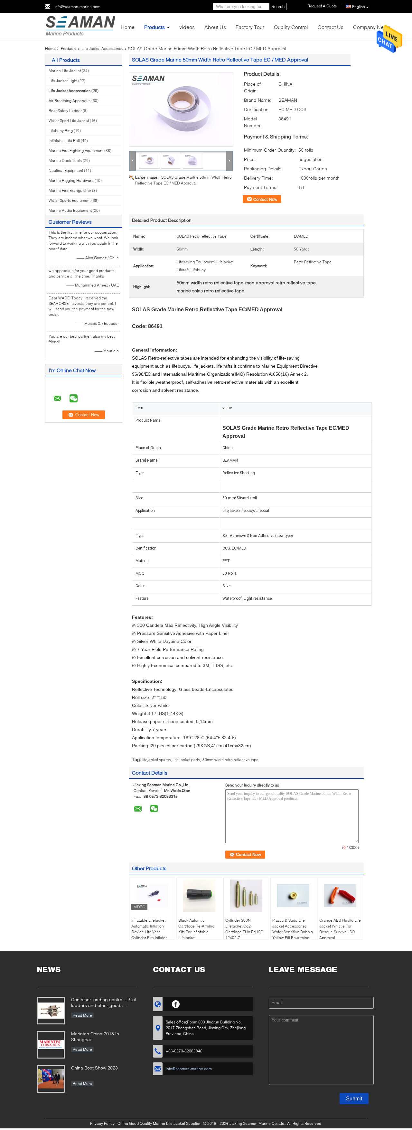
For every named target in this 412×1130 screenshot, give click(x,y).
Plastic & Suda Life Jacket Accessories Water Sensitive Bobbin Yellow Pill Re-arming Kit (292, 932)
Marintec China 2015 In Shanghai (95, 1036)
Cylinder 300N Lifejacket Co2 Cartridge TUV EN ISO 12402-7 (244, 929)
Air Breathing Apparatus (69, 100)
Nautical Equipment (66, 170)
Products (154, 27)
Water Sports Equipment (69, 200)
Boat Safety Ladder (65, 110)
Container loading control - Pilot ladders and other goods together (103, 1003)
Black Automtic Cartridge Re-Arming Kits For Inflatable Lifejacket (196, 929)
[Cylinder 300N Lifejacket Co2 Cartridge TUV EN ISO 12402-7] (246, 896)
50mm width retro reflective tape (230, 759)
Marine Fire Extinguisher (70, 190)
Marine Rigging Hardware (71, 180)
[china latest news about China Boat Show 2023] (51, 1079)
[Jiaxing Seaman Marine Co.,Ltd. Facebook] (176, 1003)
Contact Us (330, 27)
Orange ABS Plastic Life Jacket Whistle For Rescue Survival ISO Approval (340, 929)
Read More (82, 1015)
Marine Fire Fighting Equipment (76, 150)
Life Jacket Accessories (102, 48)
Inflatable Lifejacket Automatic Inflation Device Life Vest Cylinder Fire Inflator (149, 929)
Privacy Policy (102, 1123)
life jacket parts (186, 759)
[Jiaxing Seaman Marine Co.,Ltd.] (80, 25)
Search (278, 6)
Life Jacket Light (63, 80)
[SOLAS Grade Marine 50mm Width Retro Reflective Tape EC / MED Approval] (181, 109)
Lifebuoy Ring (61, 130)
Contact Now (265, 199)
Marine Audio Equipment (70, 210)
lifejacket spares (156, 759)
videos (187, 27)
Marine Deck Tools (65, 160)
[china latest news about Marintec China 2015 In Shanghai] (51, 1045)
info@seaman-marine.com (77, 6)
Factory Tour (250, 27)
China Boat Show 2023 (94, 1067)
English (358, 6)
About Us (215, 27)
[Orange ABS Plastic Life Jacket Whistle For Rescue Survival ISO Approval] (340, 896)
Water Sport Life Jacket (69, 120)
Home (128, 27)
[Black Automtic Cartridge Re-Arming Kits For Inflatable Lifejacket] (199, 896)
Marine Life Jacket (65, 70)
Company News (371, 27)
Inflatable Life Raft (64, 140)
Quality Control (291, 27)
